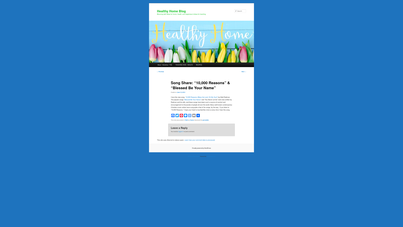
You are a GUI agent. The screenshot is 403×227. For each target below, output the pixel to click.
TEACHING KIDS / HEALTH (184, 65)
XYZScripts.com (211, 156)
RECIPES (199, 65)
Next (244, 72)
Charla (192, 120)
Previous (160, 72)
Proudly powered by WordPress (201, 148)
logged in (181, 131)
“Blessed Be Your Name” (192, 99)
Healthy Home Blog (171, 11)
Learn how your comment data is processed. (200, 140)
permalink (206, 120)
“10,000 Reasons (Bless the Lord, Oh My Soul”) (201, 97)
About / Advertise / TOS (165, 65)
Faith (186, 120)
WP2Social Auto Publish (194, 156)
